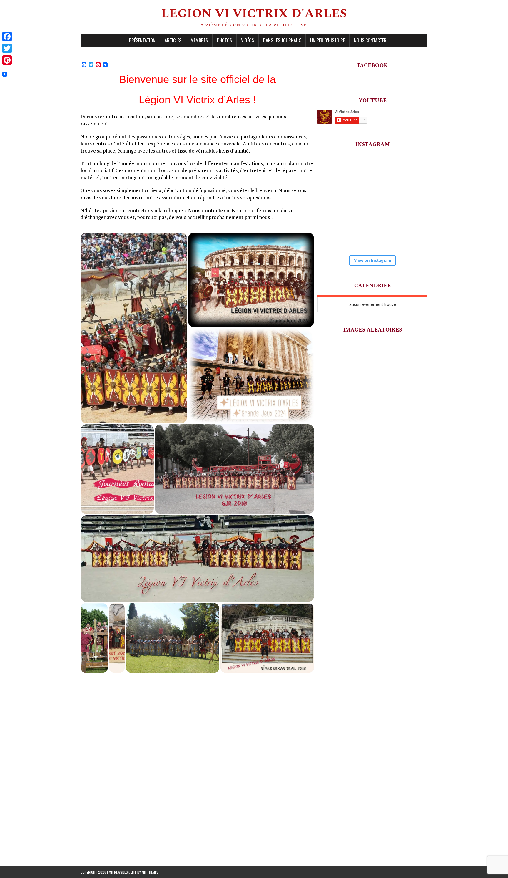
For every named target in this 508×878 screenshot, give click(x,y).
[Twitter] (7, 48)
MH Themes (150, 871)
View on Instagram (372, 260)
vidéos (247, 40)
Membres (199, 40)
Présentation (142, 40)
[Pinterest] (7, 60)
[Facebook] (7, 36)
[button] (134, 328)
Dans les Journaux (282, 40)
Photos (224, 40)
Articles (173, 40)
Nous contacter (370, 40)
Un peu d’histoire (327, 40)
